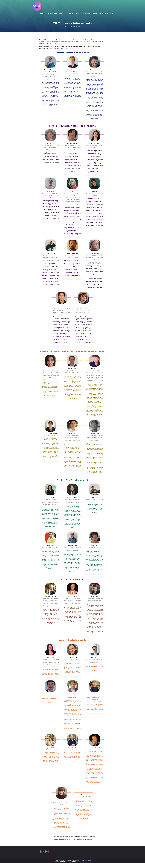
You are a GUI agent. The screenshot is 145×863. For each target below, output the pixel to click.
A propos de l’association (106, 13)
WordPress (79, 861)
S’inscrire (71, 13)
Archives (95, 13)
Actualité (42, 13)
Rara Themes (68, 861)
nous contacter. (88, 839)
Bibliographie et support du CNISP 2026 (56, 13)
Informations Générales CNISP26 (83, 13)
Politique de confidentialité (87, 861)
